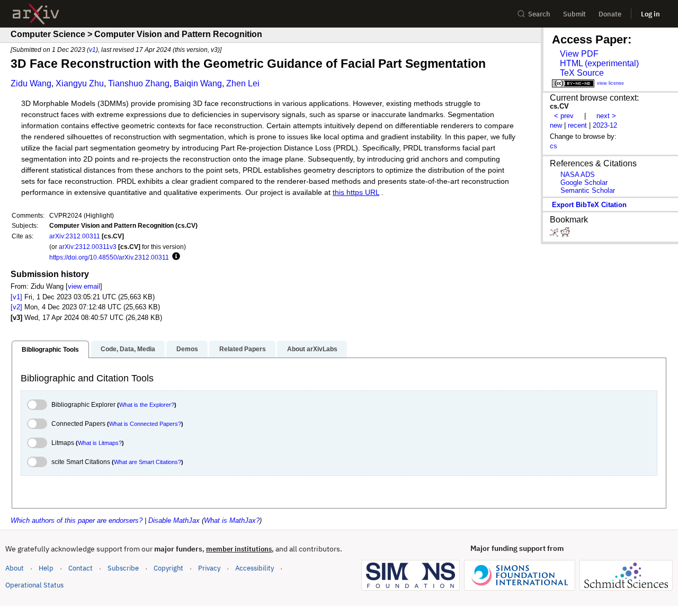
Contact (80, 568)
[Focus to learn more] (174, 257)
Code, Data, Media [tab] (128, 349)
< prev (564, 116)
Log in (650, 14)
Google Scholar (584, 182)
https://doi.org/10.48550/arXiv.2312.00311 (109, 257)
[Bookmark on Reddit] (565, 234)
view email (84, 286)
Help (46, 568)
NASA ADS (577, 175)
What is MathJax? (232, 520)
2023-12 (605, 125)
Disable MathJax (174, 520)
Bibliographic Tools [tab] (50, 349)
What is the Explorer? (146, 405)
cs (553, 146)
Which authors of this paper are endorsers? (76, 520)
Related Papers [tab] (242, 349)
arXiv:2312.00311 (74, 236)
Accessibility (254, 568)
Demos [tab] (187, 349)
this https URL (356, 193)
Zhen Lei (243, 83)
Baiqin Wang (198, 83)
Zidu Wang (31, 83)
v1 (92, 49)
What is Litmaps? (100, 443)
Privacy (209, 568)
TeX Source (582, 72)
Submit (574, 14)
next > (606, 116)
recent (577, 125)
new (556, 125)
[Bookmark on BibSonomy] (555, 234)
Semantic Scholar (587, 190)
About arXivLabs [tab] (312, 349)
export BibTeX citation (589, 205)
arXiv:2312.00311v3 (88, 246)
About (14, 568)
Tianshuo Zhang (139, 83)
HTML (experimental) (599, 63)
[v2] (16, 307)
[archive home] (36, 14)
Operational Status (34, 585)
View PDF (579, 53)
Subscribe (123, 568)
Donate (610, 14)
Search (539, 14)
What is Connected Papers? (145, 424)
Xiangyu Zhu (80, 83)
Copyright (168, 568)
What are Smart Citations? (147, 462)
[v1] (16, 297)
